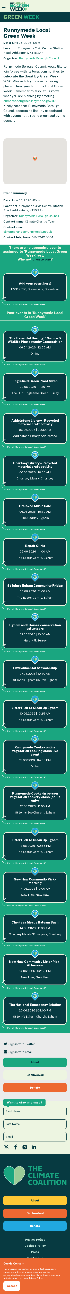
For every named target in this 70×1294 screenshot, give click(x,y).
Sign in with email (20, 1052)
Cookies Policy (35, 1245)
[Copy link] (3, 1251)
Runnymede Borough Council (39, 58)
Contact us (35, 1258)
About (35, 1062)
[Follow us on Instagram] (25, 1148)
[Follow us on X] (6, 1148)
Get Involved (35, 1075)
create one (41, 259)
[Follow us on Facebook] (16, 1148)
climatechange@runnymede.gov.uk (29, 101)
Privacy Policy (35, 1239)
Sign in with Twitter (21, 1044)
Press (35, 1252)
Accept (12, 1286)
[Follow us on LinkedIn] (34, 1148)
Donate (35, 1087)
